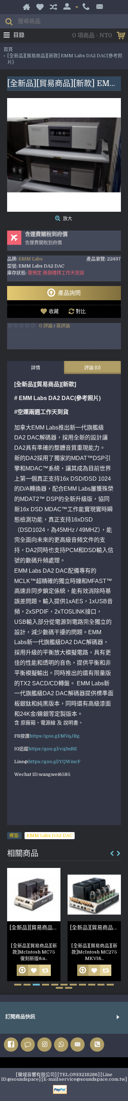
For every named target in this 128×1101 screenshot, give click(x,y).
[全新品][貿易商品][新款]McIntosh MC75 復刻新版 (35, 927)
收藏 (54, 311)
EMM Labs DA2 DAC (50, 835)
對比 (81, 311)
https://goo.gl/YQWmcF (54, 761)
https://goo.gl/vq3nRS (52, 748)
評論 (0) (92, 367)
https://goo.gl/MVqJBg (55, 736)
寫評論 (63, 325)
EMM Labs (30, 258)
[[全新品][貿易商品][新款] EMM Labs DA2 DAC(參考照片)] (64, 155)
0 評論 (46, 325)
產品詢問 (69, 293)
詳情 (35, 367)
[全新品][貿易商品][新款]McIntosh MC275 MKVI (95, 927)
